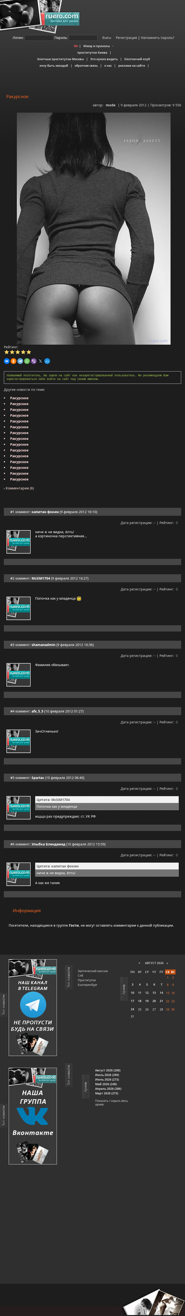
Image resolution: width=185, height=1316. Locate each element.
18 (139, 1001)
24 (132, 1009)
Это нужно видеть (104, 59)
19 (147, 1001)
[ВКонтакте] (7, 361)
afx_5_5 (37, 711)
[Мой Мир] (47, 361)
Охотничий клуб (137, 59)
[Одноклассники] (13, 361)
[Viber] (34, 361)
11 (139, 993)
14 (161, 993)
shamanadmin (43, 644)
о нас (108, 66)
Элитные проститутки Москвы (60, 59)
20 (154, 1001)
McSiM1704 (41, 578)
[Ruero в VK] (33, 1116)
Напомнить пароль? (157, 37)
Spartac (38, 777)
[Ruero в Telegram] (33, 1008)
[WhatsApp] (27, 361)
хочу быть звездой (54, 66)
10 (132, 993)
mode (110, 105)
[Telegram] (20, 361)
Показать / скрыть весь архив (111, 1102)
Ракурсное (19, 398)
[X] (40, 361)
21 (161, 1001)
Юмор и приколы (96, 46)
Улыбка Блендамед (48, 844)
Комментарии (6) (19, 488)
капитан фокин (45, 511)
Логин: (18, 37)
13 (154, 993)
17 (132, 1001)
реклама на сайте (131, 66)
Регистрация (126, 37)
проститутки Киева (92, 53)
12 (147, 993)
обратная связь (86, 66)
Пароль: (61, 37)
